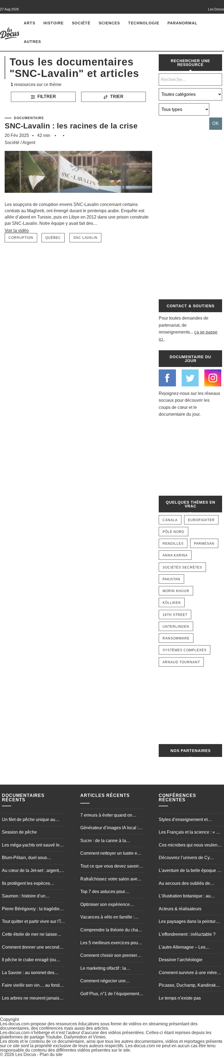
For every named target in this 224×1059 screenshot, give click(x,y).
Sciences (109, 23)
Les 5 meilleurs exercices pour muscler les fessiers (109, 943)
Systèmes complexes (185, 650)
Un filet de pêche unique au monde (28, 820)
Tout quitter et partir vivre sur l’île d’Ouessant (33, 922)
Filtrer (46, 96)
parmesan (204, 544)
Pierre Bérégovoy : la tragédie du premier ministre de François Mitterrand (32, 909)
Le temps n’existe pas (180, 998)
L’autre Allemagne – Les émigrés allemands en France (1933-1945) (187, 948)
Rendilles (173, 544)
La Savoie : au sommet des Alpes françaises (28, 973)
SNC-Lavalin (85, 238)
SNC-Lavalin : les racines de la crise (71, 126)
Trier (116, 96)
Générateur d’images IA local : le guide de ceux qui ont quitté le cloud (111, 828)
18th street (175, 615)
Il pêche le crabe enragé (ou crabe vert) (29, 960)
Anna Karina (175, 555)
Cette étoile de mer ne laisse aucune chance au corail (29, 935)
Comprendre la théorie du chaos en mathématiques (111, 931)
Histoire (53, 23)
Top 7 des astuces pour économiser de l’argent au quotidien (105, 892)
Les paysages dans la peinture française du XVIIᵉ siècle (188, 922)
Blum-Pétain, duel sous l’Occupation (24, 858)
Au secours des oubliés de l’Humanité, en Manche (184, 884)
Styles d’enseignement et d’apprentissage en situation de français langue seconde (189, 820)
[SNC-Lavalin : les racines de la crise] (78, 198)
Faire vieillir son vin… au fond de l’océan (31, 986)
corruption (20, 238)
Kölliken (172, 603)
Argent (28, 142)
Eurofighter (201, 520)
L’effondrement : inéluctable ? (187, 934)
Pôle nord (173, 532)
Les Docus (25, 1054)
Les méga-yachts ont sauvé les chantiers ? (32, 846)
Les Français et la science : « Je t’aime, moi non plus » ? (190, 833)
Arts (29, 23)
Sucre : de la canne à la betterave (103, 841)
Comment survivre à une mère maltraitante (188, 973)
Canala (170, 520)
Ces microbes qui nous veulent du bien (189, 846)
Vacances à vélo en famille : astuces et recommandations (108, 918)
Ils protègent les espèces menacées (26, 884)
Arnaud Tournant (181, 662)
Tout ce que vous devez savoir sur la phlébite (109, 867)
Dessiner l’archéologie (180, 959)
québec (53, 238)
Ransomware (176, 638)
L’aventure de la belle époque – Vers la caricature (189, 871)
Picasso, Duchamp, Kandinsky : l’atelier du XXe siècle (189, 986)
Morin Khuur (176, 591)
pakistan (171, 579)
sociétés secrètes (182, 567)
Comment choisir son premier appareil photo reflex (108, 956)
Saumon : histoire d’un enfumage (23, 897)
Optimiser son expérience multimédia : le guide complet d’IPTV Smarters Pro (108, 905)
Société (81, 23)
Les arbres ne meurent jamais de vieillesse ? (30, 999)
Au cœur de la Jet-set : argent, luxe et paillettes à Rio (31, 871)
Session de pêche (19, 832)
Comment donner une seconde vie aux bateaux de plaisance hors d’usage (32, 948)
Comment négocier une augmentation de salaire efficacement (103, 981)
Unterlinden (176, 626)
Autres (32, 41)
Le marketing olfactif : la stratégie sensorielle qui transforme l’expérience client (108, 969)
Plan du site (51, 1054)
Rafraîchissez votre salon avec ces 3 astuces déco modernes (110, 880)
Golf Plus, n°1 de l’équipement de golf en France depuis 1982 (109, 994)
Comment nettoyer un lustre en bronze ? (110, 854)
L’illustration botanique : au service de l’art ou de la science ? (189, 897)
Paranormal (182, 23)
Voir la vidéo (17, 230)
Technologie (143, 23)
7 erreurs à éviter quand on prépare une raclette (106, 816)
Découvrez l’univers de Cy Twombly (184, 858)
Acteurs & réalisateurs (180, 908)
